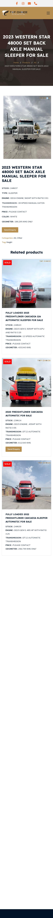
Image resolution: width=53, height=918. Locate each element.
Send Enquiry (10, 230)
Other (19, 238)
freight (9, 242)
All (15, 238)
